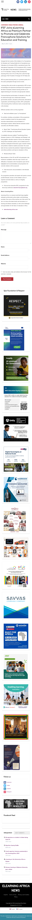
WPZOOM (19, 905)
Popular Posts (8, 833)
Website (3, 263)
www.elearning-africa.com (11, 209)
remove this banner (21, 917)
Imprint (6, 895)
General (20, 25)
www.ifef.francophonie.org (20, 187)
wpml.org (14, 916)
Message (3, 229)
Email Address (5, 255)
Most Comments (19, 833)
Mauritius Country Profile (12, 845)
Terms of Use (12, 895)
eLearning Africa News (16, 888)
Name (3, 247)
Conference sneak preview (9, 25)
